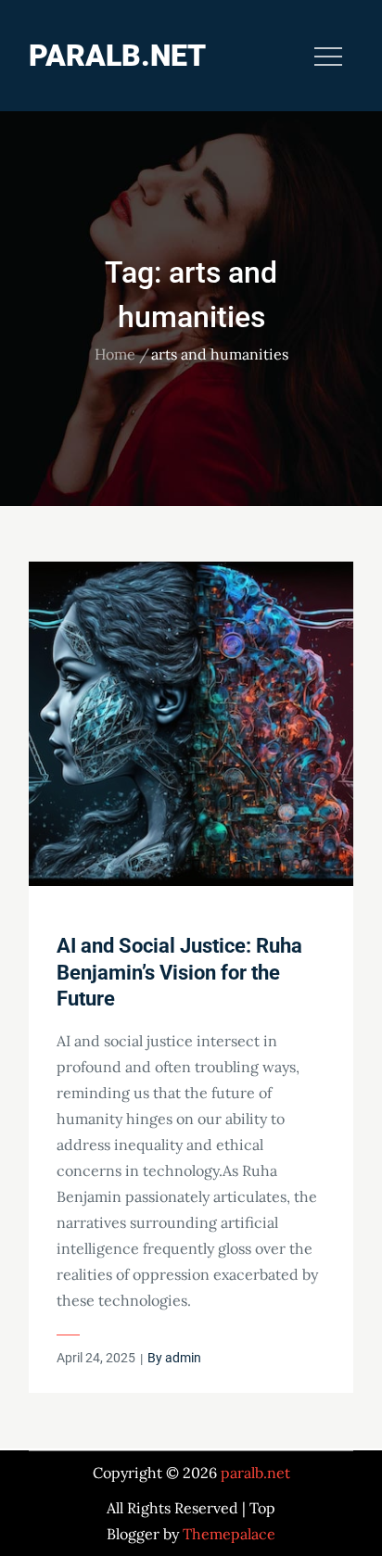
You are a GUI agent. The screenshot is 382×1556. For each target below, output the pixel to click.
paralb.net (117, 55)
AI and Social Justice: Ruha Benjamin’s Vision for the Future (179, 972)
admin (183, 1357)
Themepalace (229, 1533)
